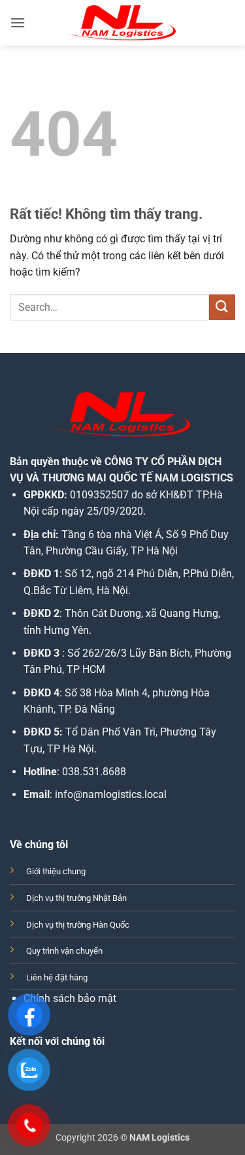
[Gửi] (222, 307)
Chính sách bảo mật (70, 998)
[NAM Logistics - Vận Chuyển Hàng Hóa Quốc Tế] (122, 22)
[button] (17, 22)
